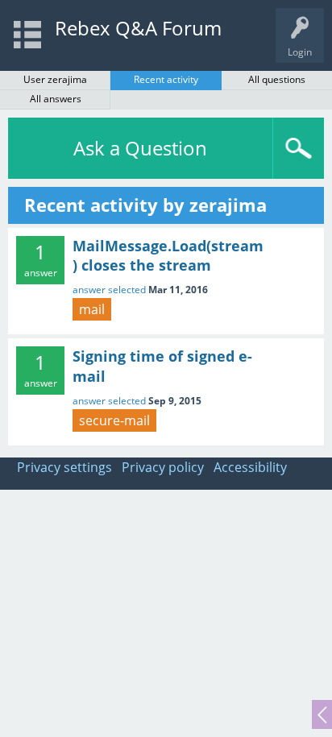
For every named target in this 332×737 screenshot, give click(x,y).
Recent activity (166, 79)
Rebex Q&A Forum (138, 27)
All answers (55, 99)
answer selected (109, 289)
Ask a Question (140, 148)
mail (92, 309)
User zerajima (55, 79)
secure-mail (114, 420)
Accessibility (250, 467)
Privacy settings (64, 467)
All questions (276, 79)
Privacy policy (163, 467)
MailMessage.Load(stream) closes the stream (168, 255)
